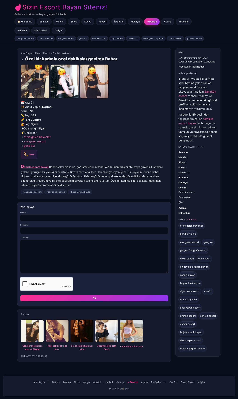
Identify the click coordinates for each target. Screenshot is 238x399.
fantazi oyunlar (188, 299)
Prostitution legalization (191, 66)
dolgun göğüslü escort (192, 348)
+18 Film (22, 30)
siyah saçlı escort (32, 192)
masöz (208, 291)
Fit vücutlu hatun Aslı (131, 346)
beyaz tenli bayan (190, 283)
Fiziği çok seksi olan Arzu (57, 348)
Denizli (153, 21)
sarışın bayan (187, 275)
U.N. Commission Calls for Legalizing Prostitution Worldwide (196, 60)
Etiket (187, 219)
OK (94, 298)
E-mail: (24, 225)
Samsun (44, 21)
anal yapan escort (25, 38)
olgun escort (117, 38)
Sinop (74, 21)
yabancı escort (194, 38)
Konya (87, 21)
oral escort (133, 38)
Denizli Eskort (42, 53)
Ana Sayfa (27, 53)
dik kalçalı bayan (56, 192)
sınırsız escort (175, 38)
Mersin (59, 21)
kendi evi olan (99, 38)
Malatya (135, 21)
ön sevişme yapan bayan (194, 266)
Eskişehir (184, 21)
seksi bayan (187, 258)
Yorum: (24, 237)
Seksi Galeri (40, 30)
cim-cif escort (46, 38)
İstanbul (118, 21)
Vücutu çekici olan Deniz (106, 348)
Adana (167, 21)
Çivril (181, 202)
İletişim (59, 30)
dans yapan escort (190, 340)
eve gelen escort (66, 38)
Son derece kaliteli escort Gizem (32, 348)
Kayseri (103, 21)
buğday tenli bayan (80, 192)
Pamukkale (184, 197)
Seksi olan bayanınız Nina (82, 348)
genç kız (83, 38)
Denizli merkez (61, 53)
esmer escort (187, 324)
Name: (23, 212)
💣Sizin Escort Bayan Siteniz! (60, 7)
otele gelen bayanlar (153, 38)
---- (31, 154)
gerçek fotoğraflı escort (193, 250)
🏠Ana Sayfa (24, 21)
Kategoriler (191, 147)
